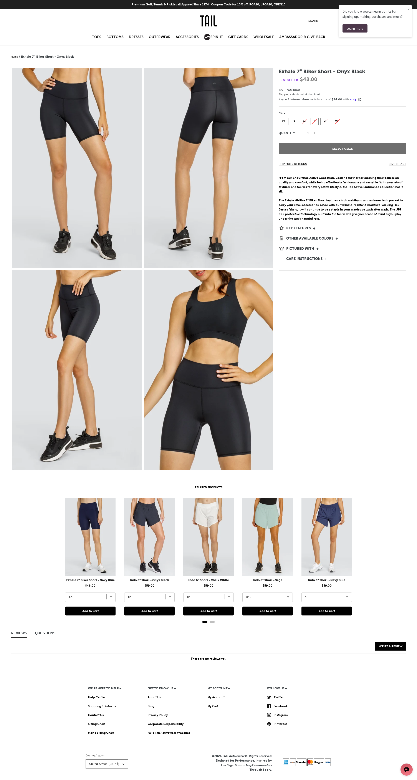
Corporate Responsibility (166, 723)
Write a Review (391, 646)
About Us (154, 697)
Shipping (284, 94)
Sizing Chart (96, 723)
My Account (216, 697)
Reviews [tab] (19, 633)
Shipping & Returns (102, 706)
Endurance (301, 177)
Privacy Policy (158, 714)
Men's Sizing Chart (101, 732)
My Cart (212, 706)
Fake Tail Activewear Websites (169, 732)
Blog (151, 706)
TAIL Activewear (233, 756)
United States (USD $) (104, 763)
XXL (338, 120)
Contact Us (96, 714)
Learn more (355, 28)
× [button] (408, 9)
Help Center (97, 697)
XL (325, 120)
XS (283, 120)
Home (14, 56)
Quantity (287, 133)
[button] (96, 38)
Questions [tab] (45, 633)
